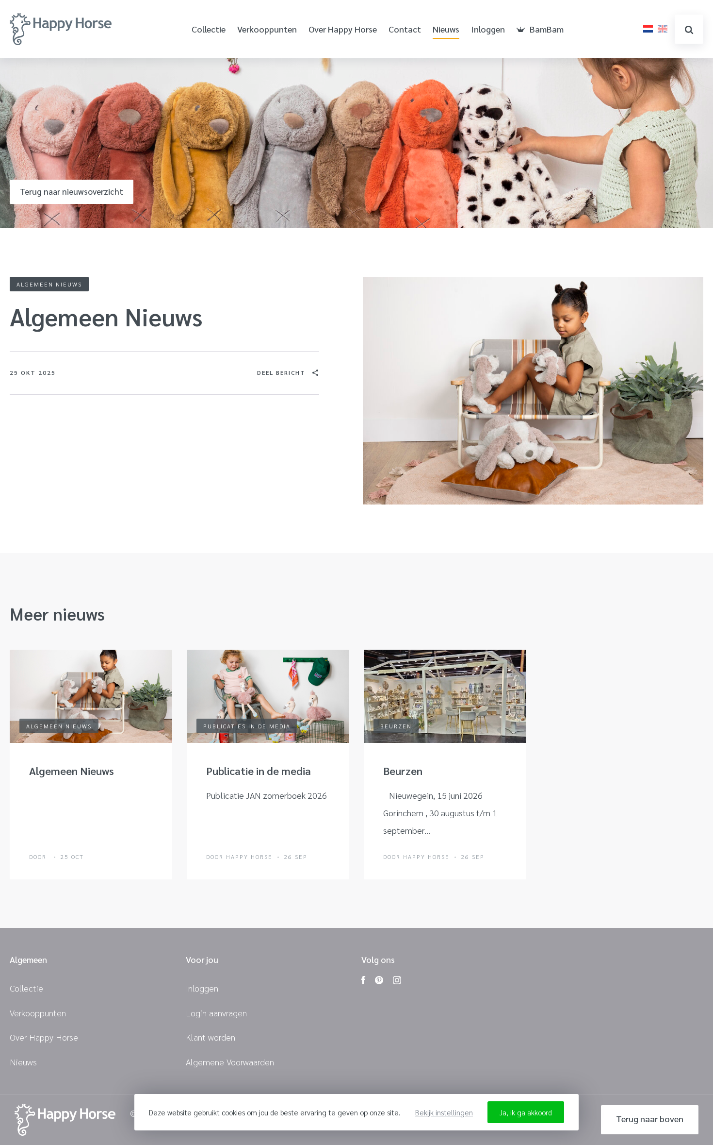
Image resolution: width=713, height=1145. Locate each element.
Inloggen (488, 29)
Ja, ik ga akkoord (526, 1112)
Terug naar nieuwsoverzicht (71, 191)
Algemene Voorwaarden (230, 1061)
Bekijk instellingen (444, 1112)
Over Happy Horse (342, 29)
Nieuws (446, 29)
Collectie (209, 29)
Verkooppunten (267, 29)
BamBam (547, 29)
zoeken (689, 29)
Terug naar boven (649, 1118)
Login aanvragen (216, 1012)
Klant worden (210, 1037)
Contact (405, 29)
